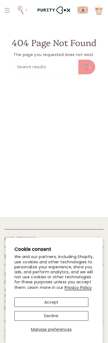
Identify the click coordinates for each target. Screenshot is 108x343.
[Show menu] (7, 10)
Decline (51, 316)
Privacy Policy (78, 287)
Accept (51, 302)
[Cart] (98, 10)
